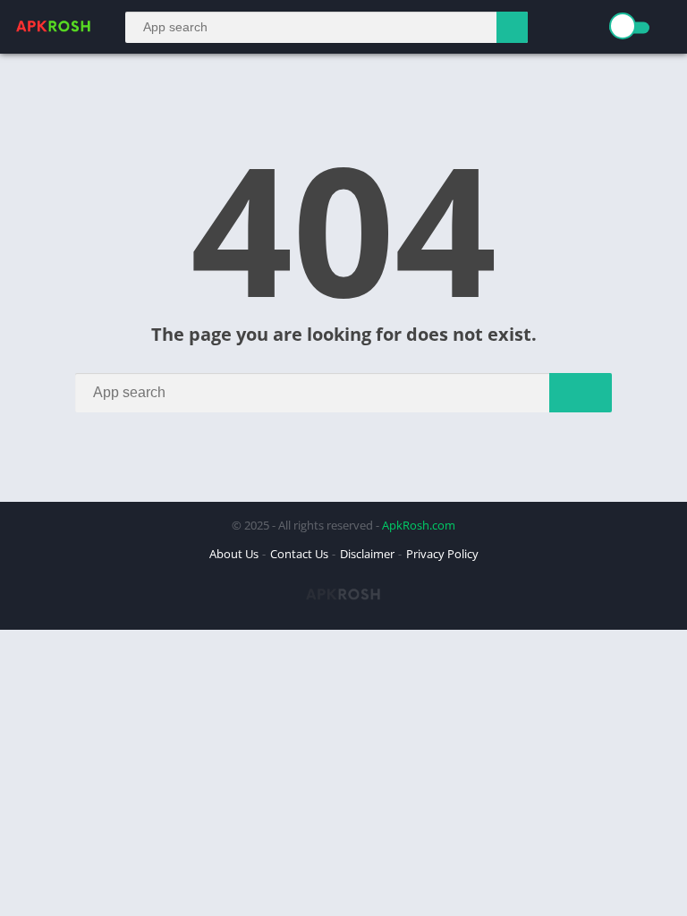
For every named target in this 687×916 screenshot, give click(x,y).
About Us (234, 554)
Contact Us (299, 554)
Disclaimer (367, 554)
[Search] (512, 27)
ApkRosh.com (418, 525)
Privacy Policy (442, 554)
